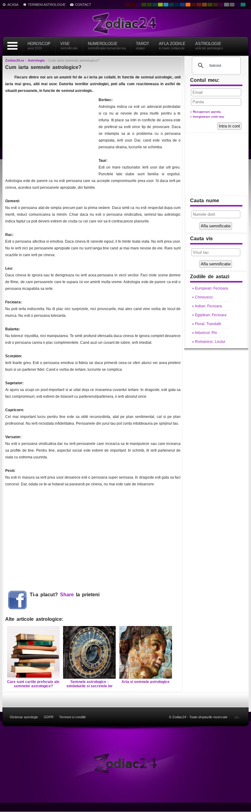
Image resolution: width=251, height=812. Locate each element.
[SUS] (236, 717)
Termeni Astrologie (47, 4)
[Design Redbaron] (132, 4)
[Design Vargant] (199, 4)
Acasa (12, 4)
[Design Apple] (160, 4)
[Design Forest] (210, 4)
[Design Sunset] (204, 4)
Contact (83, 4)
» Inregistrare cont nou (207, 116)
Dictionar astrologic (24, 717)
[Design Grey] (232, 4)
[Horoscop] (125, 763)
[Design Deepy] (182, 4)
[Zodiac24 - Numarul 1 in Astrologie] (125, 23)
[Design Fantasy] (221, 4)
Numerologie (107, 45)
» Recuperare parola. (206, 111)
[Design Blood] (127, 4)
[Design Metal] (226, 4)
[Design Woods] (149, 4)
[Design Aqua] (165, 4)
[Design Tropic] (154, 4)
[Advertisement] (51, 135)
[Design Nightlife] (237, 4)
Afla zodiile (172, 45)
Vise (69, 45)
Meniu (12, 46)
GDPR (49, 717)
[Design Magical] (138, 4)
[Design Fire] (187, 4)
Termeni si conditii (72, 717)
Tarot (142, 45)
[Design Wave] (243, 4)
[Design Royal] (176, 4)
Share (67, 594)
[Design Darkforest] (143, 4)
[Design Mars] (193, 4)
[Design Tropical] (171, 4)
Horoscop (39, 45)
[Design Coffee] (215, 4)
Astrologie (209, 45)
